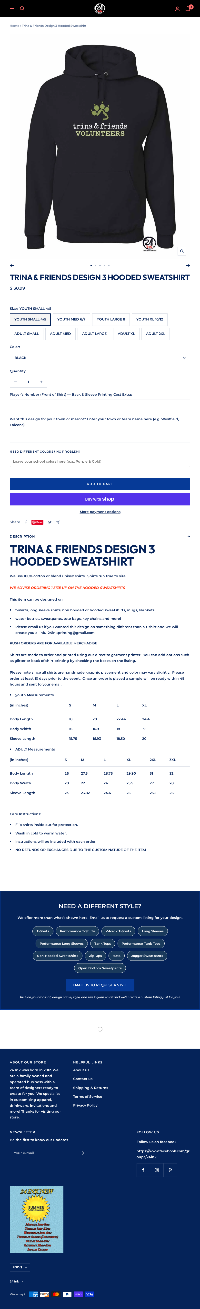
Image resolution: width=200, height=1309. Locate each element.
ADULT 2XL (155, 333)
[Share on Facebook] (26, 522)
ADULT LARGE (94, 333)
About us (81, 1070)
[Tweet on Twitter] (50, 522)
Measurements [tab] (40, 695)
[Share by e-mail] (58, 522)
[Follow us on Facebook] (143, 1170)
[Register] (82, 1153)
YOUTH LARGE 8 (111, 319)
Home (14, 25)
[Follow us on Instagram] (156, 1170)
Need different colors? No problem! (45, 451)
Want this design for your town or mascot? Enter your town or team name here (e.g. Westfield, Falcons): (94, 422)
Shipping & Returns (90, 1088)
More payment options (100, 512)
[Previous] (12, 265)
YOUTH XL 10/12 (149, 319)
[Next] (188, 265)
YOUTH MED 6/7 (71, 319)
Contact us (82, 1079)
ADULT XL (126, 333)
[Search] (22, 8)
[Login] (177, 9)
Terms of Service (87, 1096)
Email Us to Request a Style (100, 985)
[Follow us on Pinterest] (170, 1170)
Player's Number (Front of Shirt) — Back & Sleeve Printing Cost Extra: (71, 394)
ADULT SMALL (26, 333)
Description (22, 536)
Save (39, 522)
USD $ (17, 1267)
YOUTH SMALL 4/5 (30, 319)
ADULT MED (60, 333)
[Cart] (187, 8)
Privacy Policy (85, 1105)
